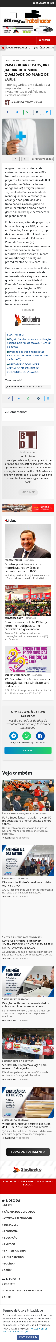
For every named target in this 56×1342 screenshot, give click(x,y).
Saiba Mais (28, 492)
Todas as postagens (27, 1152)
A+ (25, 158)
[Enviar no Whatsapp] (27, 112)
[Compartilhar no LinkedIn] (47, 112)
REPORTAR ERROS (43, 158)
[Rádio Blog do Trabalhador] (28, 29)
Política (9, 1263)
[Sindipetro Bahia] (28, 1169)
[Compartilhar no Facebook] (7, 112)
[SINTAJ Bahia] (28, 507)
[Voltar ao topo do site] (51, 738)
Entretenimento (15, 1250)
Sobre (8, 1297)
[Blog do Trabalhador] (28, 16)
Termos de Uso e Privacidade (23, 1290)
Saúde (8, 1270)
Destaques (11, 1224)
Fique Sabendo (14, 1257)
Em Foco (9, 1244)
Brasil (8, 1205)
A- (16, 158)
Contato (10, 1284)
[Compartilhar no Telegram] (37, 112)
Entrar (28, 750)
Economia (11, 1231)
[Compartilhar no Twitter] (17, 112)
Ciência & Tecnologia (18, 1218)
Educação (10, 1237)
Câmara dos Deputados (19, 1211)
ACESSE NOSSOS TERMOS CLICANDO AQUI (25, 1330)
